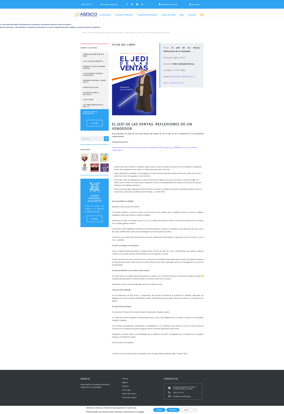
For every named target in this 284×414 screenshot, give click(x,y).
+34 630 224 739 (175, 82)
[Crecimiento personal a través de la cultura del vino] (95, 167)
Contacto (192, 15)
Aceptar (159, 410)
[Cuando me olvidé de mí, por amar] (85, 157)
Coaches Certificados (124, 15)
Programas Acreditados (147, 15)
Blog (182, 15)
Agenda (125, 382)
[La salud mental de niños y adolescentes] (85, 167)
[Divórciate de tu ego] (104, 167)
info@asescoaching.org (181, 396)
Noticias (125, 379)
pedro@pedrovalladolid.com (182, 76)
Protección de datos (129, 397)
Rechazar (173, 410)
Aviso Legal (126, 390)
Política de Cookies (129, 394)
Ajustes (186, 410)
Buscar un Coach (168, 15)
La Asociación (105, 15)
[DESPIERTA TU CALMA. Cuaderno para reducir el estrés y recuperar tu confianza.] (104, 157)
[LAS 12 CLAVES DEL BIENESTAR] (95, 157)
